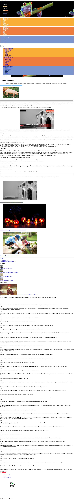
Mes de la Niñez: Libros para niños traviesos (10, 255)
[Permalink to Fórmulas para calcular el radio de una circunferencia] (1, 271)
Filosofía (6, 71)
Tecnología (4, 20)
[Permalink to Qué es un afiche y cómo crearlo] (1, 275)
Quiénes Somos (5, 475)
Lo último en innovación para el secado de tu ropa (11, 202)
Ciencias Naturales (6, 24)
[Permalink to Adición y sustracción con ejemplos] (1, 279)
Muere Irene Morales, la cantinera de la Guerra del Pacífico (27, 294)
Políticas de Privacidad (6, 474)
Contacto (4, 476)
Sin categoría (2, 258)
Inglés (4, 22)
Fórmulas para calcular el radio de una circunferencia (9, 272)
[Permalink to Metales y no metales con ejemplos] (1, 267)
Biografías (4, 15)
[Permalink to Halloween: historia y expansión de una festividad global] (24, 227)
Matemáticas (5, 25)
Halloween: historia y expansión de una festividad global (13, 230)
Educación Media (8, 66)
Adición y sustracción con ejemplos (6, 280)
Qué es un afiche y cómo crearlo (5, 276)
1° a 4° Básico (8, 48)
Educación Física (5, 19)
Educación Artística (6, 18)
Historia (4, 21)
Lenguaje (4, 23)
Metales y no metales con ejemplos (6, 268)
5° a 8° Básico (8, 57)
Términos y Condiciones (7, 477)
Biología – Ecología (6, 37)
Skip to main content (3, 0)
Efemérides (4, 16)
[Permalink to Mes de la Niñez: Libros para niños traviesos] (20, 253)
